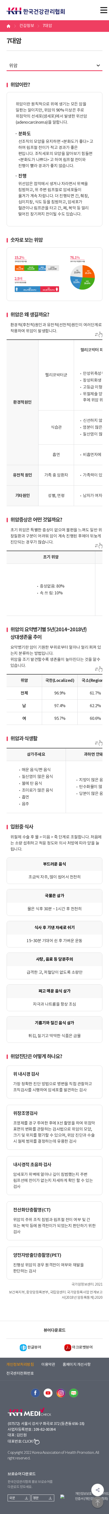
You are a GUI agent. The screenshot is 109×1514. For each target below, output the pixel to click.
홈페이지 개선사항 (77, 1364)
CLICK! (28, 1441)
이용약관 (48, 1364)
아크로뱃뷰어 (82, 1347)
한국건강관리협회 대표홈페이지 (38, 8)
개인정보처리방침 (20, 1364)
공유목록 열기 (97, 1490)
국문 (12, 1498)
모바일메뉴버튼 (103, 10)
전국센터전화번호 (20, 1373)
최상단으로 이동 (97, 1502)
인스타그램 (61, 1393)
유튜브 (48, 1393)
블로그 (73, 1393)
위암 (13, 66)
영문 (36, 1498)
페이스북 (35, 1393)
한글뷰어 (34, 1347)
